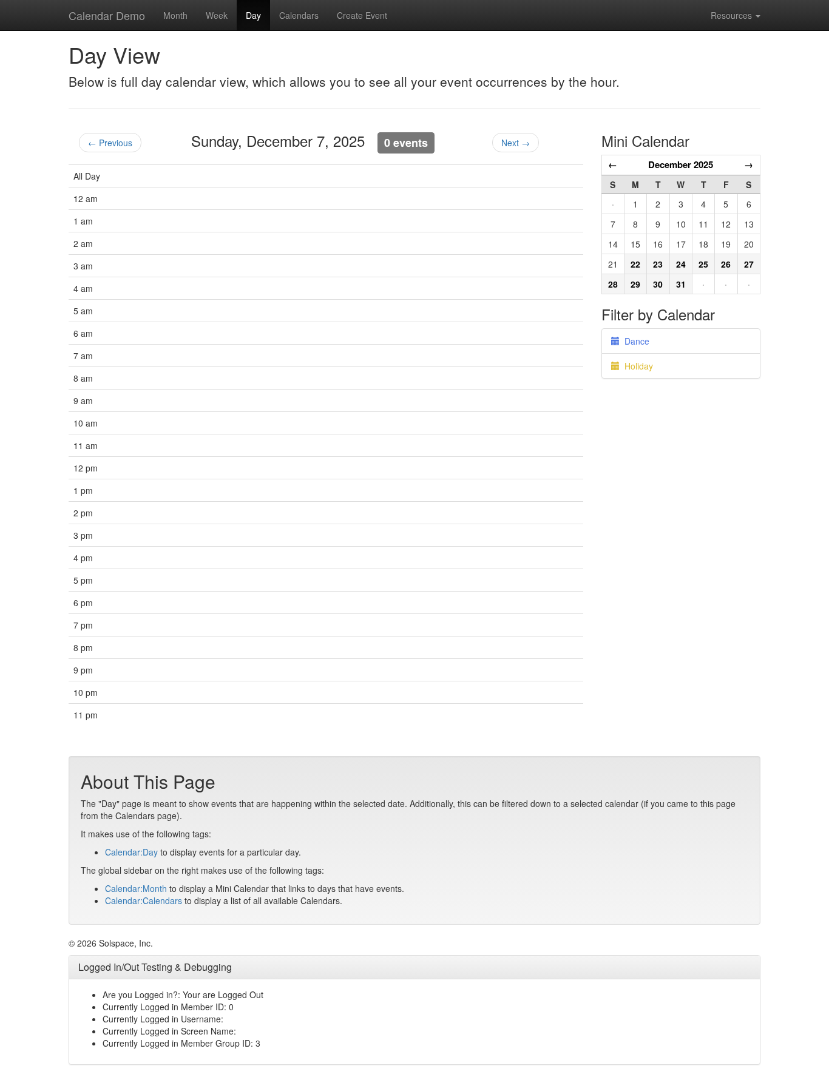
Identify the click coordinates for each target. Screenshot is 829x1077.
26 (726, 264)
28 (613, 284)
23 (658, 264)
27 (749, 264)
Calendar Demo (107, 15)
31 (681, 284)
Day (253, 15)
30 (658, 284)
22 (635, 264)
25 (703, 264)
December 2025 (680, 164)
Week (217, 15)
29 (635, 284)
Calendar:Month (136, 888)
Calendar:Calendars (143, 900)
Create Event (362, 15)
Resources (732, 15)
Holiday (636, 366)
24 (681, 264)
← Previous (110, 143)
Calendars (299, 15)
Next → (515, 143)
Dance (634, 341)
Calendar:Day (131, 852)
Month (175, 15)
